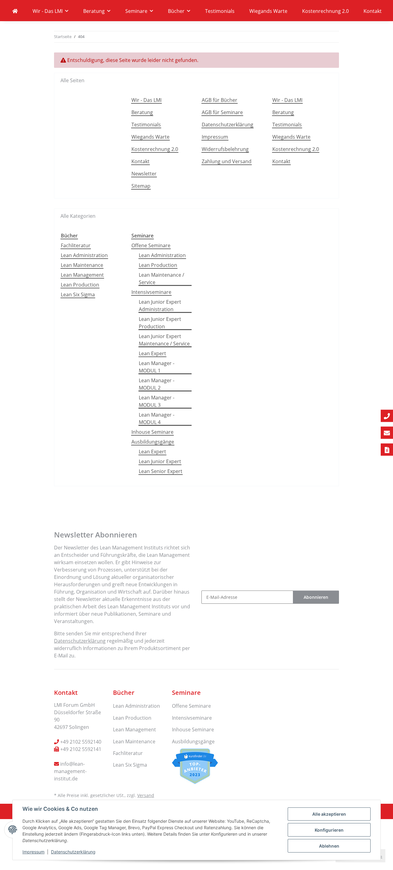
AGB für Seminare (222, 112)
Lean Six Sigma (78, 294)
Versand (145, 795)
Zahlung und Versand (226, 161)
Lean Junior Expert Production (160, 323)
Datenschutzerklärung (73, 851)
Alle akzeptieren (329, 814)
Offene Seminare (150, 245)
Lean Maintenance (82, 265)
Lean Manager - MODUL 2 (156, 384)
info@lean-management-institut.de (70, 771)
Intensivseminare (151, 292)
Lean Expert (152, 353)
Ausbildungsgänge (152, 441)
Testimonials (220, 11)
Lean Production (80, 284)
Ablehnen (329, 846)
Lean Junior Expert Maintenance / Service (164, 340)
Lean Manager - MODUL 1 (156, 367)
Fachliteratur (76, 245)
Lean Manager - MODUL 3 (156, 401)
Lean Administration (84, 255)
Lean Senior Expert (160, 471)
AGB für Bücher (219, 100)
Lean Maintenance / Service (161, 278)
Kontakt (373, 11)
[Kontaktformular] (387, 450)
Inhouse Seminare (152, 432)
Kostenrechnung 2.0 (325, 11)
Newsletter (144, 173)
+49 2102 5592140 (80, 741)
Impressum (33, 851)
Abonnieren (316, 597)
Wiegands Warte (268, 11)
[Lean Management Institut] (15, 11)
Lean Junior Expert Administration (160, 305)
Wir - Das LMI (146, 100)
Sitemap (140, 186)
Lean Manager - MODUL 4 (156, 418)
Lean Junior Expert (160, 461)
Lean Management (82, 274)
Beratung (142, 112)
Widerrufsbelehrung (225, 149)
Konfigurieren (329, 830)
